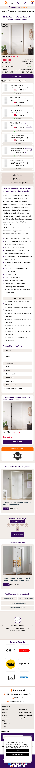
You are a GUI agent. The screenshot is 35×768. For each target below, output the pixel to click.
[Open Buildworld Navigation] (2, 3)
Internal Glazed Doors (18, 603)
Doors (12, 11)
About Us (5, 709)
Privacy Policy (23, 709)
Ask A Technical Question (19, 183)
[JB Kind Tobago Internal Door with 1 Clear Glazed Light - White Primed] (17, 560)
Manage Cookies (17, 754)
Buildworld (4, 11)
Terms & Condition (25, 712)
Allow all (17, 751)
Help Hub (22, 718)
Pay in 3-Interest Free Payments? (15, 81)
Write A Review (18, 534)
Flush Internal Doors (17, 608)
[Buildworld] (6, 2)
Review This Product (27, 63)
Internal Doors (21, 11)
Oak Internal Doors (9, 599)
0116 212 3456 (18, 698)
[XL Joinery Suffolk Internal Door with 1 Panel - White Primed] (17, 485)
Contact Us (6, 723)
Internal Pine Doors (26, 599)
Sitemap (5, 718)
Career (4, 726)
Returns (19, 179)
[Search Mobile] (12, 3)
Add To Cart (17, 442)
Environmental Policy (26, 715)
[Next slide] (32, 489)
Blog (3, 721)
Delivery (20, 175)
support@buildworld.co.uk (19, 701)
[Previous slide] (2, 489)
